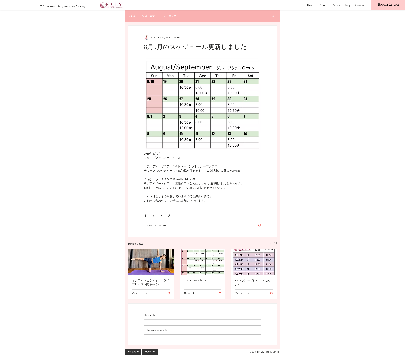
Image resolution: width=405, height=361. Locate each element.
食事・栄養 (148, 15)
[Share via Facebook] (145, 215)
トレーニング (168, 15)
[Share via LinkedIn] (160, 215)
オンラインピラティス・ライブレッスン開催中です (150, 282)
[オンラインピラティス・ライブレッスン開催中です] (151, 262)
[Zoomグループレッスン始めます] (254, 262)
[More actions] (259, 37)
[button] (272, 16)
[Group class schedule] (202, 262)
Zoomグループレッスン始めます (252, 282)
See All (273, 243)
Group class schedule (196, 280)
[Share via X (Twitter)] (153, 215)
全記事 (132, 15)
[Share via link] (168, 215)
